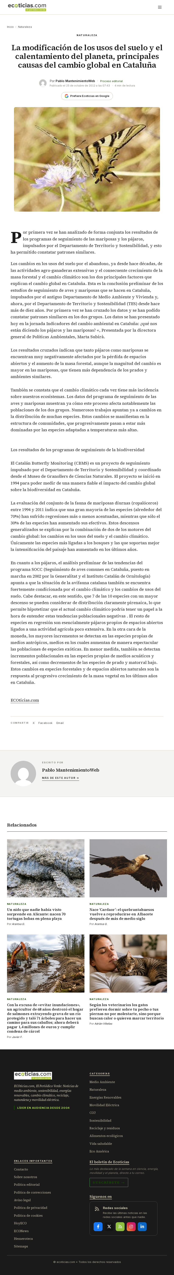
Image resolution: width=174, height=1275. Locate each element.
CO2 (93, 1112)
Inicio (10, 26)
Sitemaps (21, 1246)
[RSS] (120, 1226)
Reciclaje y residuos (105, 1128)
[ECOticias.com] (27, 7)
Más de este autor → (60, 777)
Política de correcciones (32, 1192)
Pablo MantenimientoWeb (75, 81)
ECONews (21, 1231)
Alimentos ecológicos (106, 1136)
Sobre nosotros (25, 1177)
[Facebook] (98, 1226)
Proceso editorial (111, 81)
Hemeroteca (23, 1238)
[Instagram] (131, 1226)
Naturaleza (25, 26)
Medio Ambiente (102, 1082)
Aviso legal (22, 1200)
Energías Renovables (105, 1097)
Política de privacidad (30, 1207)
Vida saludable (101, 1143)
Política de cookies (28, 1215)
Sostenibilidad (100, 1120)
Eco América (99, 1151)
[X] (109, 1226)
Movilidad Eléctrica (104, 1105)
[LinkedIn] (142, 1226)
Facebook (45, 723)
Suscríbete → (109, 1182)
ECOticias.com (25, 700)
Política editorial (27, 1184)
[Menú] (160, 7)
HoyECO (20, 1223)
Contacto (21, 1169)
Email (60, 723)
